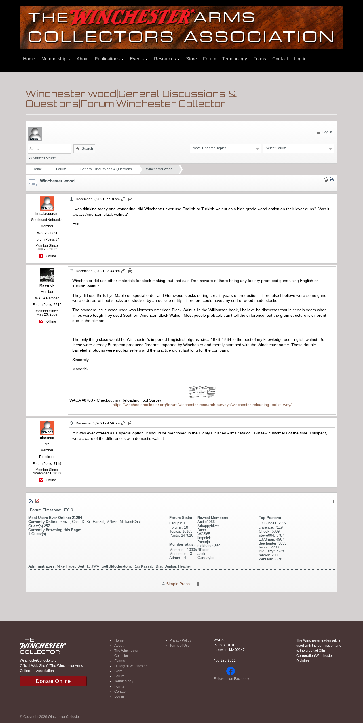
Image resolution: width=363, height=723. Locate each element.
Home (29, 58)
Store (191, 58)
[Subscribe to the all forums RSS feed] (31, 501)
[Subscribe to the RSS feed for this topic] (332, 179)
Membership (54, 58)
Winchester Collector (64, 717)
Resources (165, 58)
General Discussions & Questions (106, 169)
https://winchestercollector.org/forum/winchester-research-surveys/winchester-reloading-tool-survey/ (202, 404)
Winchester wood (159, 169)
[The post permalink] (123, 199)
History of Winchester (130, 666)
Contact (280, 58)
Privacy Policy (180, 640)
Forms (259, 58)
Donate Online (53, 681)
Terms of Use (180, 646)
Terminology (234, 58)
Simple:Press (178, 584)
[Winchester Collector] (181, 26)
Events (137, 58)
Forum (209, 58)
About (82, 58)
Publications (108, 58)
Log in (300, 58)
